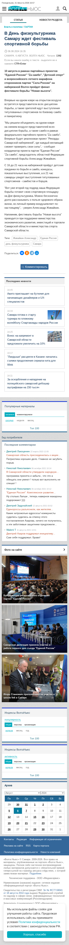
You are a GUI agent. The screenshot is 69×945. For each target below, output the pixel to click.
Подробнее (35, 873)
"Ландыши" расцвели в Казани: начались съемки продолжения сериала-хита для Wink (32, 360)
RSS (28, 845)
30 (17, 804)
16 (43, 817)
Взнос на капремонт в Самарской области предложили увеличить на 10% (26, 339)
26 (9, 829)
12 (9, 817)
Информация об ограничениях (46, 839)
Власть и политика (13, 26)
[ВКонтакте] (22, 253)
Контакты (9, 839)
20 (17, 823)
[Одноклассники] (27, 253)
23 (43, 823)
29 (34, 829)
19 (9, 823)
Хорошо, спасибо (34, 934)
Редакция (22, 839)
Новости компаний (50, 852)
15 (34, 817)
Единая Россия (48, 238)
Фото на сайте (13, 549)
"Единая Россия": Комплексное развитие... (31, 492)
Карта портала (41, 845)
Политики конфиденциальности (39, 922)
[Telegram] (32, 253)
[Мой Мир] (37, 253)
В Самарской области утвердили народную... (32, 471)
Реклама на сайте (13, 845)
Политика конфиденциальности (21, 852)
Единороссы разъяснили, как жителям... (29, 509)
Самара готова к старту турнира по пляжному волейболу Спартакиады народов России (32, 318)
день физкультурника (17, 244)
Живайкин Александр (24, 238)
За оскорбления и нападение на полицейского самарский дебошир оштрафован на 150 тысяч (28, 383)
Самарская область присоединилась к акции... (33, 455)
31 (26, 804)
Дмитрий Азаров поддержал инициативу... (30, 533)
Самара (37, 244)
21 (26, 823)
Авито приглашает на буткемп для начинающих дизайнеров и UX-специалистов (28, 297)
